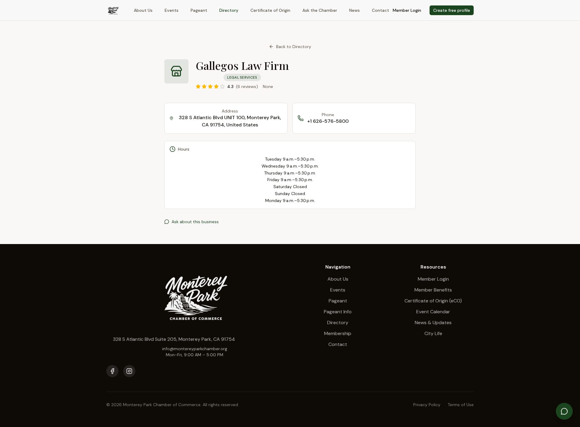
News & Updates (433, 322)
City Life (433, 333)
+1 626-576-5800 (328, 121)
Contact (380, 10)
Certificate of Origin (270, 10)
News (354, 10)
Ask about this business (195, 221)
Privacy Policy (426, 404)
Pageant (199, 10)
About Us (143, 10)
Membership (337, 333)
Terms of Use (461, 404)
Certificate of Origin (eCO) (433, 301)
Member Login (407, 10)
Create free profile (451, 10)
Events (172, 10)
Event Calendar (433, 311)
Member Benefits (433, 290)
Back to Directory (293, 46)
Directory (228, 10)
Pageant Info (338, 311)
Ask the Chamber (319, 10)
